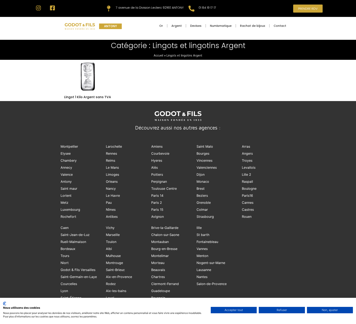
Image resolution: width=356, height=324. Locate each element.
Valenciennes (207, 167)
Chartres (158, 277)
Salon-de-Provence (212, 284)
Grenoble (204, 202)
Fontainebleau (207, 242)
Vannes (202, 249)
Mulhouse (113, 256)
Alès (154, 167)
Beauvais (158, 270)
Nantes (202, 277)
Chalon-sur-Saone (165, 235)
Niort (65, 263)
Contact (280, 26)
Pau (109, 202)
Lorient (66, 195)
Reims (110, 160)
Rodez (111, 284)
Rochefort (68, 216)
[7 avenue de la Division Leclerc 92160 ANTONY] (109, 9)
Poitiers (157, 174)
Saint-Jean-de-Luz (75, 235)
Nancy (111, 188)
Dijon (201, 174)
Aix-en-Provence (119, 277)
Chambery (69, 160)
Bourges (203, 153)
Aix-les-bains (116, 291)
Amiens (157, 146)
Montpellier (69, 146)
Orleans (112, 181)
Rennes (111, 153)
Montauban (160, 242)
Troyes (247, 160)
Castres (248, 209)
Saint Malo (205, 146)
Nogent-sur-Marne (211, 263)
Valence (67, 174)
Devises (195, 26)
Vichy (110, 228)
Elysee (66, 153)
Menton (202, 256)
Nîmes (111, 209)
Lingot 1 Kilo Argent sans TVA (87, 97)
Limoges (112, 174)
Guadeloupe (160, 291)
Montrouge (114, 263)
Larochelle (114, 146)
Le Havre (113, 195)
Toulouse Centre (164, 188)
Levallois (248, 167)
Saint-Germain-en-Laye (79, 277)
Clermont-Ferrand (165, 284)
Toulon (111, 242)
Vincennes (204, 160)
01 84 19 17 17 (207, 7)
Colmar (202, 209)
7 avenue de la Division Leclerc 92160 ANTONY (150, 7)
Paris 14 (157, 195)
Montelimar (160, 256)
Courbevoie (160, 153)
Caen (65, 228)
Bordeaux (68, 249)
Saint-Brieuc (115, 270)
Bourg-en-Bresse (164, 249)
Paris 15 (157, 209)
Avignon (157, 216)
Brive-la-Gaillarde (164, 228)
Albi (109, 249)
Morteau (157, 263)
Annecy (66, 167)
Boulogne (249, 188)
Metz (64, 202)
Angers (247, 153)
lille (199, 228)
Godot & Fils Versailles (78, 270)
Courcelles (69, 284)
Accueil (158, 55)
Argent (176, 26)
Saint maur (69, 188)
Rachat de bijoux (252, 26)
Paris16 (247, 195)
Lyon (64, 291)
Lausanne (204, 270)
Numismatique (221, 26)
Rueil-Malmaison (73, 242)
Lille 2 (246, 174)
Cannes (247, 202)
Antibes (112, 216)
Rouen (247, 216)
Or (161, 26)
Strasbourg (205, 216)
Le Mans (112, 167)
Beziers (202, 195)
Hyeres (156, 160)
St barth (203, 235)
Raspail (247, 181)
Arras (246, 146)
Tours (65, 256)
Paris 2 (156, 202)
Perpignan (159, 181)
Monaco (203, 181)
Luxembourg (70, 209)
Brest (201, 188)
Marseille (113, 235)
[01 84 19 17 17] (191, 9)
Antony (66, 181)
